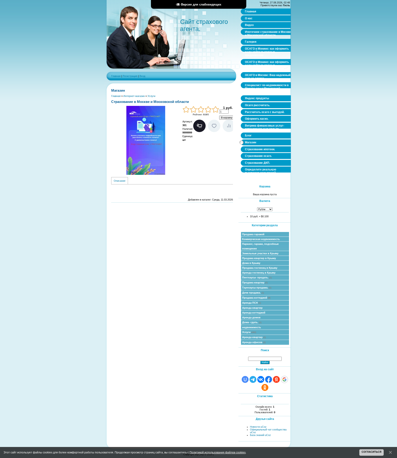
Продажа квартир (255, 282)
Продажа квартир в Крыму (259, 258)
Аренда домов (251, 317)
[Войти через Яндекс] (276, 379)
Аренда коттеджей (253, 312)
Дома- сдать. (251, 322)
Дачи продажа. (253, 292)
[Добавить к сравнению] (229, 126)
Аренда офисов (254, 342)
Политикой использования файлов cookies (218, 452)
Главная (116, 76)
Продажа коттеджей (256, 297)
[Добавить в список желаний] (214, 126)
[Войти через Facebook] (268, 379)
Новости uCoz (258, 426)
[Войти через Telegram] (253, 379)
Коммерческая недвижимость (261, 239)
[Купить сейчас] (199, 126)
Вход (142, 76)
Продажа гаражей (253, 234)
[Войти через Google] (284, 379)
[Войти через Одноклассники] (264, 387)
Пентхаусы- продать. (257, 277)
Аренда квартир (252, 307)
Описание (119, 180)
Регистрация (130, 76)
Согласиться (371, 451)
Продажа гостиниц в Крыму (259, 267)
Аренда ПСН (251, 302)
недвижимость (251, 327)
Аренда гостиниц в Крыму (258, 272)
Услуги (249, 332)
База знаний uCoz (260, 435)
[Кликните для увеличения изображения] (145, 140)
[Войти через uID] (245, 379)
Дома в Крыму (251, 263)
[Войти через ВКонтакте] (260, 379)
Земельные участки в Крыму (260, 253)
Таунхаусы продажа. (256, 287)
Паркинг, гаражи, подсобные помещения (260, 246)
